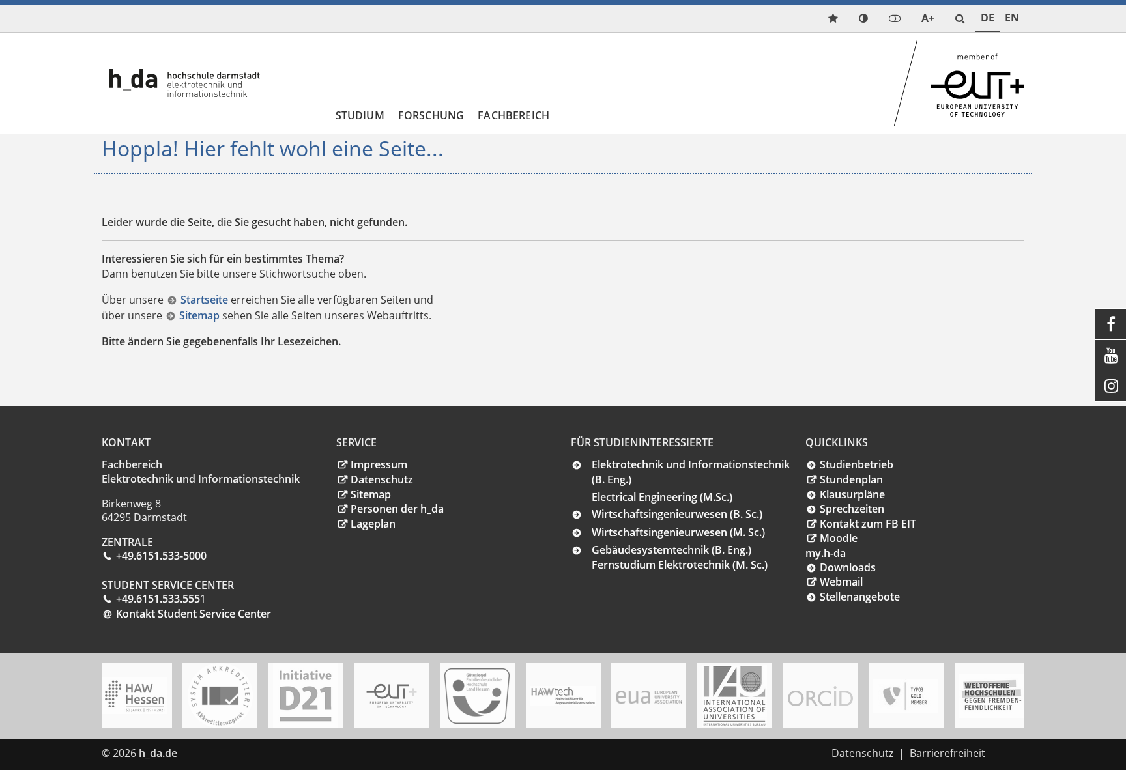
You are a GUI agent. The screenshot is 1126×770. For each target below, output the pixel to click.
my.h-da (825, 553)
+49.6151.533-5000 (161, 556)
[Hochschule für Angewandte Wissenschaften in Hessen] (134, 695)
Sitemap (200, 315)
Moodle (839, 538)
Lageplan (373, 524)
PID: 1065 (208, 753)
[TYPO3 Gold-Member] (905, 696)
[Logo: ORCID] (820, 696)
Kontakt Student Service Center (193, 613)
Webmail (841, 582)
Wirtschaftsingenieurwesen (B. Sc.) (677, 514)
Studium (360, 115)
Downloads (848, 567)
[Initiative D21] (305, 695)
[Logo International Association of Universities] (734, 696)
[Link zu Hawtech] (563, 696)
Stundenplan (851, 479)
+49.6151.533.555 (158, 599)
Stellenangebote (860, 597)
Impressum (379, 464)
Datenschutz (382, 479)
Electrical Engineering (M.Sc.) (662, 497)
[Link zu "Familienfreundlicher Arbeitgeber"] (477, 696)
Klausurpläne (852, 494)
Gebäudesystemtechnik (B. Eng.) (671, 550)
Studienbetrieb (856, 464)
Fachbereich (513, 115)
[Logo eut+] (391, 696)
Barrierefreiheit (947, 753)
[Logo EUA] (649, 696)
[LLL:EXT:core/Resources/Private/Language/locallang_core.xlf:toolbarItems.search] (960, 18)
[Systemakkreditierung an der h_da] (220, 695)
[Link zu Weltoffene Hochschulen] (991, 696)
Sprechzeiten (852, 509)
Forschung (431, 115)
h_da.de (158, 753)
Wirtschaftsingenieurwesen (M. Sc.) (678, 532)
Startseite (205, 299)
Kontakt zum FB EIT (868, 524)
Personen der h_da (397, 509)
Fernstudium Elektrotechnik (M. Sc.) (680, 565)
